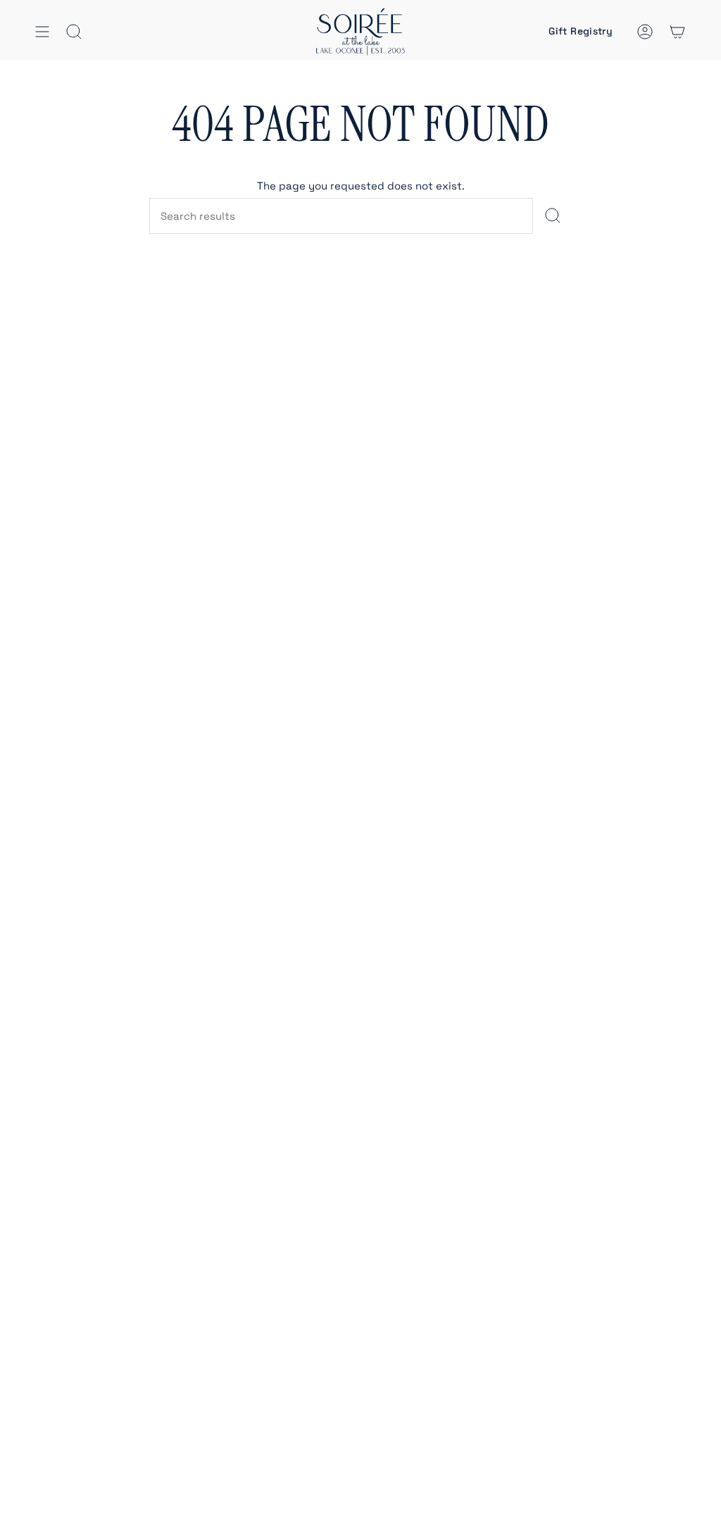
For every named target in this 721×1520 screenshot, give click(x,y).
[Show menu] (42, 31)
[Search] (552, 216)
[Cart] (677, 31)
